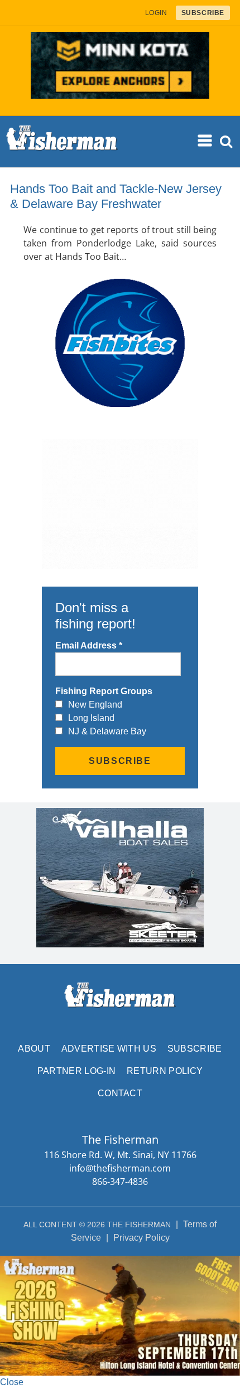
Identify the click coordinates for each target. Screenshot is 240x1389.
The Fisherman (62, 141)
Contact (120, 1093)
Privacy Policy (141, 1237)
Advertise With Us (108, 1048)
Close (11, 1382)
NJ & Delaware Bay (107, 731)
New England (95, 704)
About (34, 1048)
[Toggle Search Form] (226, 142)
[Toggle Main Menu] (205, 141)
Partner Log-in (76, 1071)
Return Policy (165, 1071)
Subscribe (194, 1048)
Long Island (91, 718)
